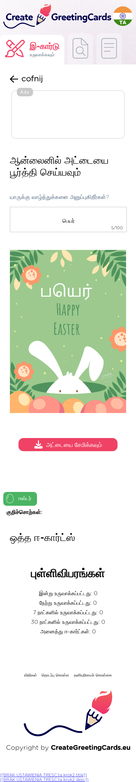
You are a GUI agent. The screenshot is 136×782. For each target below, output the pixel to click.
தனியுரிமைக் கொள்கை (93, 675)
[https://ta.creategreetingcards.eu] (56, 16)
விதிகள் (30, 675)
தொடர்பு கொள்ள (55, 675)
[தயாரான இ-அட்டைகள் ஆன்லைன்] (109, 48)
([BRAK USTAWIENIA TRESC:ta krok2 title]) (43, 775)
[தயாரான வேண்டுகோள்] (80, 48)
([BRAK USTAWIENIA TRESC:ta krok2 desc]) (44, 780)
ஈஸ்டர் (24, 498)
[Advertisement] (68, 115)
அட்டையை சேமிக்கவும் (74, 445)
